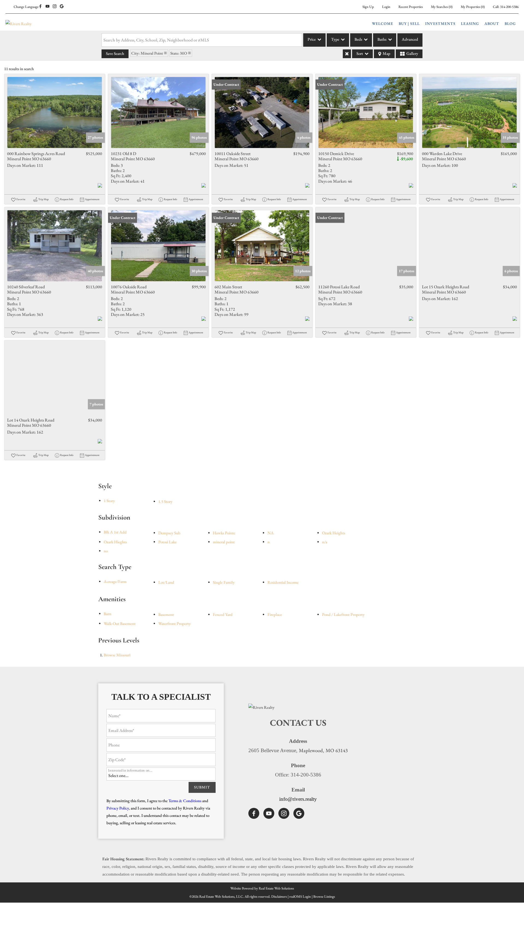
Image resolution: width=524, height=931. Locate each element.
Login (386, 6)
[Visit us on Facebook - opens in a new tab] (40, 6)
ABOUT (491, 23)
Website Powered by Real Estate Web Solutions (262, 888)
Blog (510, 23)
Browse (117, 654)
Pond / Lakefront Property (343, 614)
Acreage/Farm (115, 581)
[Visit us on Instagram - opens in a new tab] (54, 6)
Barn (107, 613)
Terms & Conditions (184, 800)
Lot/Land (166, 582)
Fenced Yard (223, 614)
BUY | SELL (409, 23)
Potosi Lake (167, 541)
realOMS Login (300, 896)
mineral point (224, 541)
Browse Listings (324, 896)
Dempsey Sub (169, 532)
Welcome (382, 23)
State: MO (178, 53)
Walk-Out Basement (120, 623)
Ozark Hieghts (115, 541)
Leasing (470, 23)
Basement (166, 614)
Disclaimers (279, 896)
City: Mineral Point (147, 53)
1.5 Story (165, 501)
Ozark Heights (333, 532)
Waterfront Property (174, 623)
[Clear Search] (347, 53)
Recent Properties (410, 6)
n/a (324, 541)
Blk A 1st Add (115, 532)
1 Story (109, 500)
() (441, 6)
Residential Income (283, 582)
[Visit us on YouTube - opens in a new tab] (47, 6)
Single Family (224, 582)
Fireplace (274, 614)
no (106, 550)
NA (270, 532)
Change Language (26, 6)
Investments (440, 23)
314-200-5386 (509, 6)
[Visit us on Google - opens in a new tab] (62, 6)
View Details (55, 112)
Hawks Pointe (224, 532)
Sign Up (368, 6)
